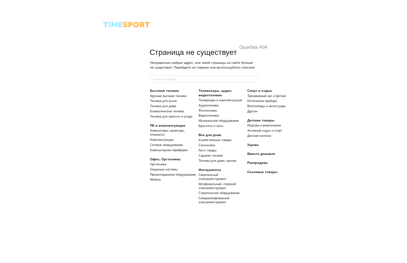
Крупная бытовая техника (168, 96)
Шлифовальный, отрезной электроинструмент (217, 186)
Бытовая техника (164, 91)
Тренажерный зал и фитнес (266, 96)
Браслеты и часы (211, 126)
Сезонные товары (262, 172)
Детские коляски (259, 136)
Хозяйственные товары (215, 140)
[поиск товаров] (254, 79)
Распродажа (257, 163)
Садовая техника (211, 155)
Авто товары (207, 150)
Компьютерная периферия (169, 150)
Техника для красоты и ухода (171, 116)
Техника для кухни (163, 101)
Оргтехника (158, 164)
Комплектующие (162, 140)
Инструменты (210, 170)
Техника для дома (163, 106)
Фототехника (208, 110)
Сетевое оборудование (166, 145)
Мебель (155, 179)
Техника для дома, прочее (217, 160)
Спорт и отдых (259, 91)
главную (202, 67)
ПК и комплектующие (167, 125)
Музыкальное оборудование (219, 120)
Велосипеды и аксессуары (266, 106)
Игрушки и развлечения (264, 125)
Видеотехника (209, 115)
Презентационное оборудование (173, 174)
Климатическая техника (167, 111)
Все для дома (210, 135)
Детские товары (260, 120)
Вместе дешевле (261, 154)
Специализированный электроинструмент (214, 200)
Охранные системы (164, 169)
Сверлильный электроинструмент (212, 177)
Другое (252, 111)
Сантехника (207, 145)
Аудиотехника (209, 105)
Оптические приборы (262, 101)
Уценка (253, 145)
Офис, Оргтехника (165, 159)
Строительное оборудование (219, 193)
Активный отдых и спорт (264, 130)
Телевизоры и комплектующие (220, 100)
